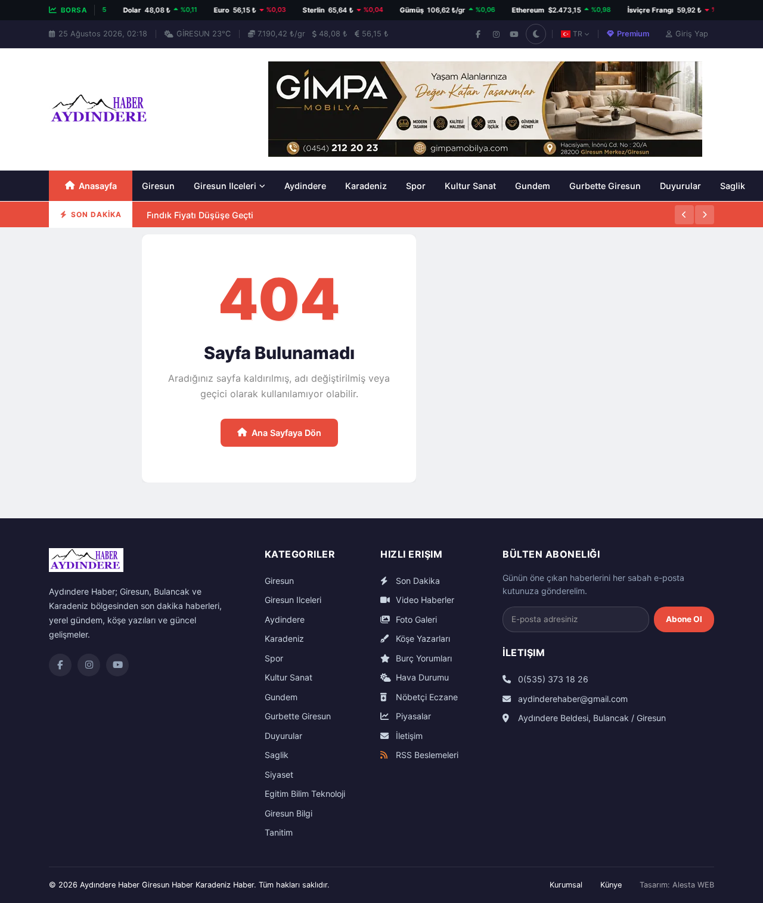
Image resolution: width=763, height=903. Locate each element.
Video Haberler (423, 600)
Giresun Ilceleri (225, 186)
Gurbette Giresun (605, 186)
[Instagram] (496, 34)
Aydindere (305, 186)
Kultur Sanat (470, 186)
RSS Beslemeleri (425, 755)
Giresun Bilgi (288, 813)
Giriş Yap (691, 33)
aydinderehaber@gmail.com (572, 699)
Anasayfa (98, 186)
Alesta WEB (693, 884)
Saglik (732, 186)
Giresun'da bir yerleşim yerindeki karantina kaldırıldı (254, 227)
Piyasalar (412, 716)
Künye (611, 884)
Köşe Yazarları (421, 638)
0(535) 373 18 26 (552, 679)
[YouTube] (513, 34)
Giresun (158, 186)
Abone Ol (684, 619)
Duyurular (680, 186)
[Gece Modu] (536, 34)
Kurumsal (566, 884)
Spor (416, 186)
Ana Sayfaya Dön (286, 433)
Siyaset (279, 774)
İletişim (408, 736)
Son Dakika (416, 581)
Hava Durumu (421, 677)
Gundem (532, 186)
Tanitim (279, 832)
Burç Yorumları (422, 658)
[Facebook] (478, 34)
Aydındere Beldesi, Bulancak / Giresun (591, 718)
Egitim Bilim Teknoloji (305, 793)
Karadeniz (366, 186)
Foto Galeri (415, 619)
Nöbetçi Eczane (425, 697)
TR (577, 33)
